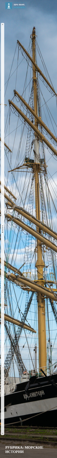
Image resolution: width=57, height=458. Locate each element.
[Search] (2, 433)
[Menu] (2, 24)
